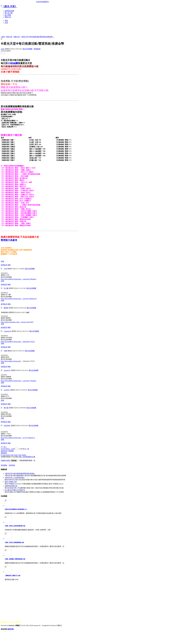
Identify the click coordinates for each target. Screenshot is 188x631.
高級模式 (4, 453)
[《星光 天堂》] (9, 6)
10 (8, 449)
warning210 (7, 331)
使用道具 (4, 265)
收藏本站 (45, 2)
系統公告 (9, 37)
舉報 (9, 265)
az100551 (7, 390)
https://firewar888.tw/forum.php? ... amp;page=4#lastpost (18, 279)
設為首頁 (39, 2)
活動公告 (17, 37)
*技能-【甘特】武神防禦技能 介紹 (14, 542)
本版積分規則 (5, 460)
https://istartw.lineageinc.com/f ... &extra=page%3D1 (17, 322)
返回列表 (4, 451)
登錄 (20, 457)
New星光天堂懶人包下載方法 (15, 490)
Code (19, 455)
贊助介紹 (8, 17)
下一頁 (26, 449)
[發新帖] (10, 451)
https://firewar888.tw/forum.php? (11, 361)
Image (8, 455)
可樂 (5, 351)
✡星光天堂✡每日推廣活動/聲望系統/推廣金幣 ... (37, 37)
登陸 (6, 20)
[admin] (1, 39)
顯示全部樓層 (27, 49)
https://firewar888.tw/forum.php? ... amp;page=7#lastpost (18, 381)
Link (11, 455)
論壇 (3, 37)
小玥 (5, 269)
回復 (2, 261)
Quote (16, 455)
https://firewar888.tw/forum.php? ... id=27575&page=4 (18, 438)
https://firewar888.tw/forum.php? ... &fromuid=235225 (18, 341)
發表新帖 (4, 465)
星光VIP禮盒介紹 (11, 482)
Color (4, 455)
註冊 (6, 22)
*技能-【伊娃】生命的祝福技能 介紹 (15, 525)
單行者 (6, 408)
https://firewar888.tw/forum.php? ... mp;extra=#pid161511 (19, 298)
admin (3, 49)
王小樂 (6, 288)
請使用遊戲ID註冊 (29, 457)
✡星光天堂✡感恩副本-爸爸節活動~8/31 (16, 509)
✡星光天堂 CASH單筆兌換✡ (14, 477)
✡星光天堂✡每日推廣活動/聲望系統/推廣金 (20, 473)
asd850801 (7, 425)
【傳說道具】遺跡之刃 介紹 (12, 575)
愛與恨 (6, 308)
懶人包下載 (9, 13)
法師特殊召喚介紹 (11, 486)
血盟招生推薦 (9, 11)
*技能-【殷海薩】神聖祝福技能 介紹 (15, 559)
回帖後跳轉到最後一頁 (27, 460)
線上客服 (8, 15)
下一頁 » (4, 447)
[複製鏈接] (37, 49)
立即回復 (12, 465)
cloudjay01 (7, 370)
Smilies (24, 455)
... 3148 (11, 449)
